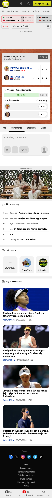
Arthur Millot (8, 320)
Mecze (25, 11)
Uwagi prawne (26, 479)
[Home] (3, 10)
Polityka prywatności (26, 475)
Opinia (26, 486)
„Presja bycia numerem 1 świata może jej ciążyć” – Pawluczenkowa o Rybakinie (25, 393)
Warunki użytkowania (26, 472)
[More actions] (49, 128)
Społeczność (43, 495)
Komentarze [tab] (16, 128)
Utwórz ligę (10, 268)
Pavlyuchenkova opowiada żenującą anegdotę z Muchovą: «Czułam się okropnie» (23, 353)
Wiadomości (13, 11)
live (5, 26)
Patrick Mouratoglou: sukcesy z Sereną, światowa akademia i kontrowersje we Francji (26, 433)
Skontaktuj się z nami (26, 482)
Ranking (36, 11)
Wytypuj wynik (26, 495)
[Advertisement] (26, 40)
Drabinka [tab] (45, 128)
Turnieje (46, 11)
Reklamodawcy (26, 468)
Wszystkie (20, 26)
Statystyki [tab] (31, 128)
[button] (28, 3)
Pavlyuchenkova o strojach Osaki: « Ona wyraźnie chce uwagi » (23, 314)
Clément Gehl (9, 360)
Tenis (8, 495)
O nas (26, 465)
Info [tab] (4, 128)
